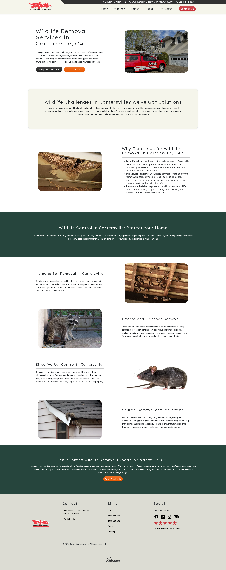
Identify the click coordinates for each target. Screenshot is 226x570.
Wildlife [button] (118, 9)
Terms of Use (114, 521)
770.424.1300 (74, 69)
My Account (166, 9)
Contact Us (187, 8)
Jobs (110, 510)
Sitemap (111, 531)
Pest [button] (103, 9)
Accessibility (114, 515)
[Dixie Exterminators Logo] (40, 7)
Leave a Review (186, 1)
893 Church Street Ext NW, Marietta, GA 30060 (150, 1)
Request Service (49, 69)
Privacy (111, 526)
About (149, 9)
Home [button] (134, 9)
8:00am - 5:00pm (113, 1)
